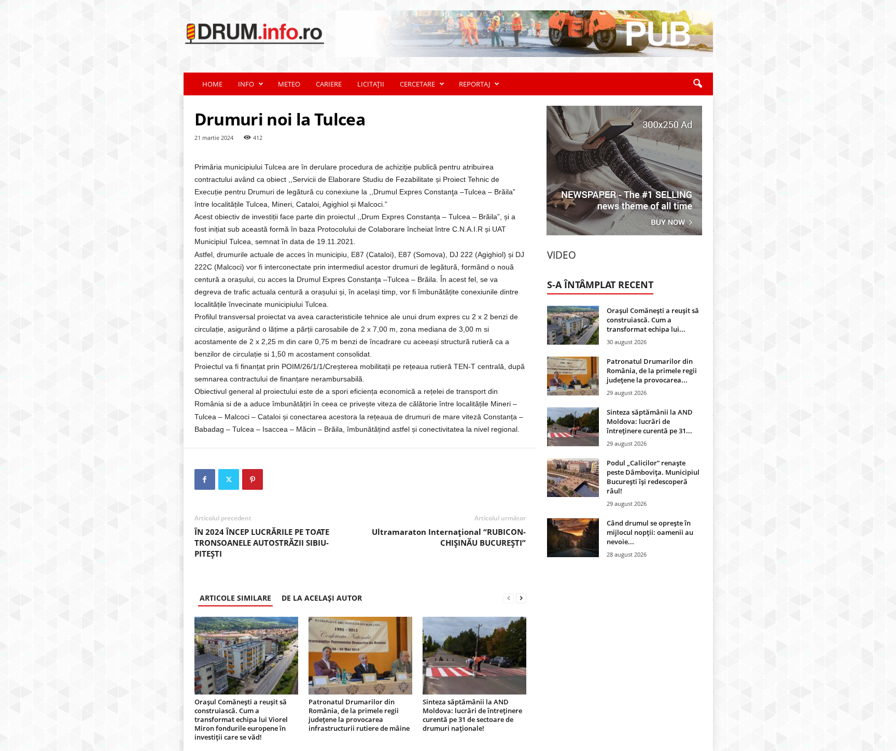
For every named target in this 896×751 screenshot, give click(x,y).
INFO (246, 84)
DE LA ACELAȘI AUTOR (322, 598)
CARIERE (329, 84)
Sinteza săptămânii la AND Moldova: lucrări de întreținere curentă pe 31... (650, 421)
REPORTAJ (474, 84)
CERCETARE (417, 84)
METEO (289, 84)
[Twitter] (228, 479)
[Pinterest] (252, 479)
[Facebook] (204, 479)
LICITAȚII (370, 84)
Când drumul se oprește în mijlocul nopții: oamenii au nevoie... (650, 532)
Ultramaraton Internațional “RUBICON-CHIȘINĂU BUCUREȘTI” (449, 537)
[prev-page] (508, 597)
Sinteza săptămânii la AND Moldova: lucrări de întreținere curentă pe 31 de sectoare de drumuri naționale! (472, 715)
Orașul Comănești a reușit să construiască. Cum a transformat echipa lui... (653, 320)
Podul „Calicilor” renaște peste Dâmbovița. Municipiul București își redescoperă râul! (653, 476)
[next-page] (521, 597)
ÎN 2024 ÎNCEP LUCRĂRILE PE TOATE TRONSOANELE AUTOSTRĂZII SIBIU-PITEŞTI (261, 543)
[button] (697, 84)
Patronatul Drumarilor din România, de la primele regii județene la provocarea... (652, 371)
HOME (212, 84)
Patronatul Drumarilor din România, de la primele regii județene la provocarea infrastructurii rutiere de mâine (359, 715)
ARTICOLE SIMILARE (235, 598)
